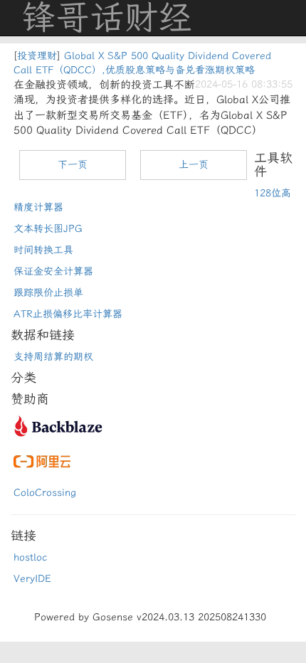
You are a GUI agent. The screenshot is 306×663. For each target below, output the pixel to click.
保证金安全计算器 (53, 271)
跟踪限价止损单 (48, 293)
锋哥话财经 (106, 18)
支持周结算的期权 (53, 357)
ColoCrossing (45, 493)
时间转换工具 (43, 250)
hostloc (30, 557)
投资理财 (37, 56)
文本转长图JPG (48, 229)
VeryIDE (32, 579)
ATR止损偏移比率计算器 (68, 314)
